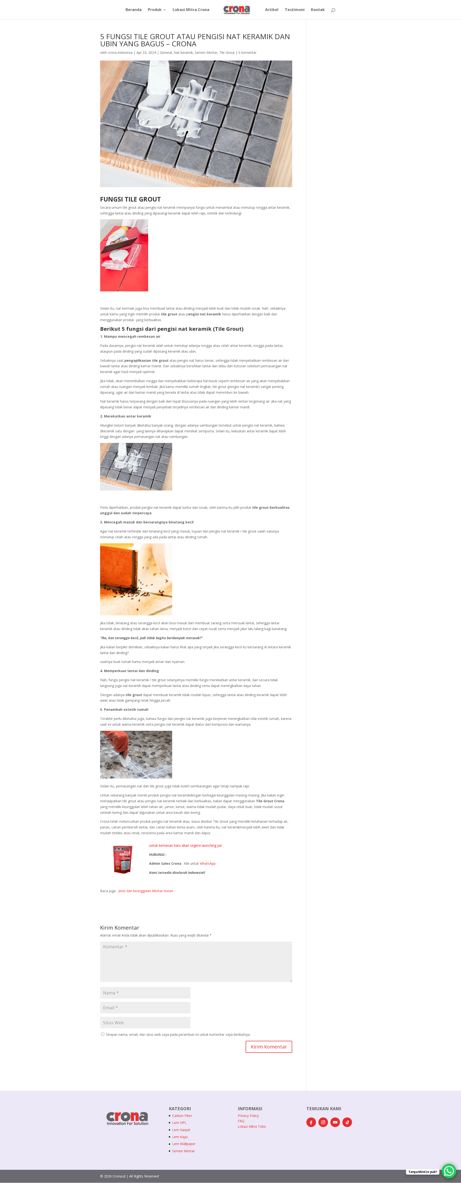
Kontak (318, 10)
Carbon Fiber (182, 1115)
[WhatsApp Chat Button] (449, 1171)
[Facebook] (311, 1122)
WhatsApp (208, 863)
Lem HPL (179, 1122)
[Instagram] (323, 1122)
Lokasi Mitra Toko (252, 1126)
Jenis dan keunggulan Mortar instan (145, 891)
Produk (155, 10)
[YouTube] (335, 1122)
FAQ (241, 1121)
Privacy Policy (248, 1115)
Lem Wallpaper (183, 1143)
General (166, 52)
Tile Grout (227, 52)
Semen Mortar (206, 52)
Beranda (134, 10)
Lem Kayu (180, 1136)
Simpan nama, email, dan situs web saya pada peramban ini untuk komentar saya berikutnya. (178, 1034)
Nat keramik (183, 52)
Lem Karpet (181, 1130)
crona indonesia (120, 52)
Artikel (272, 10)
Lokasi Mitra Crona (191, 10)
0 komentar (247, 52)
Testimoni (295, 10)
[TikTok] (347, 1122)
